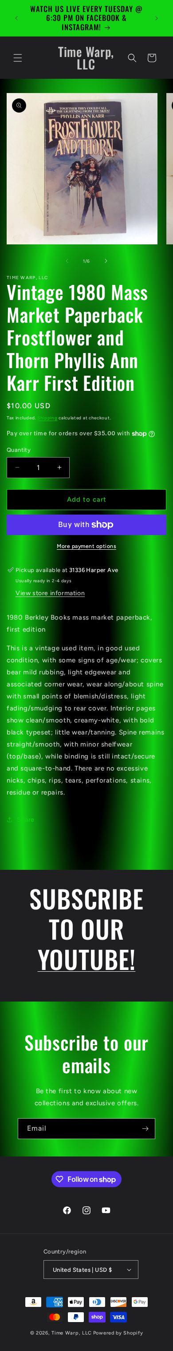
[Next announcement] (156, 18)
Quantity (19, 449)
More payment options (86, 546)
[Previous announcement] (16, 18)
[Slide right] (106, 261)
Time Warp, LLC (71, 1333)
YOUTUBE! (87, 958)
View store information (50, 593)
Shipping (47, 418)
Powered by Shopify (118, 1333)
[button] (18, 58)
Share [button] (26, 820)
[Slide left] (67, 261)
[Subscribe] (145, 1128)
